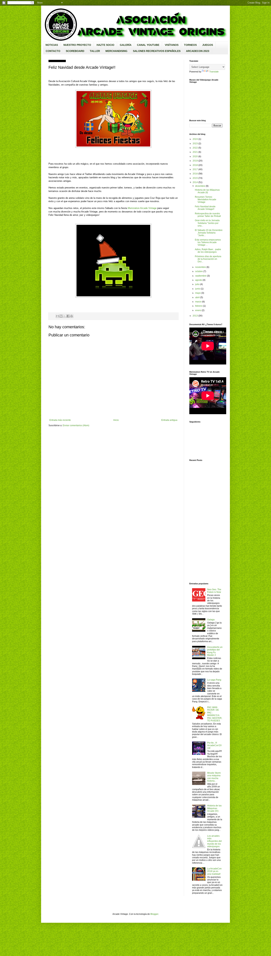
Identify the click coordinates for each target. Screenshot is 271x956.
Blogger (154, 914)
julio (197, 284)
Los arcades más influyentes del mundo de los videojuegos (214, 841)
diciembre (200, 186)
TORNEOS (190, 44)
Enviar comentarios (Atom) (76, 425)
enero (198, 310)
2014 (195, 182)
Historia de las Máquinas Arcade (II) (207, 191)
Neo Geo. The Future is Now (214, 590)
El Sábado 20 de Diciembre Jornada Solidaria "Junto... (209, 233)
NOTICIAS (52, 44)
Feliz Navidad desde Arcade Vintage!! (205, 207)
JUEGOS (207, 44)
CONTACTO (53, 51)
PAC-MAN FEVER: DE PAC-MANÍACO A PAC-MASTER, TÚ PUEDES (214, 714)
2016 (195, 173)
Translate (214, 71)
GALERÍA (125, 44)
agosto (198, 280)
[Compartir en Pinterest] (71, 316)
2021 (195, 152)
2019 (195, 160)
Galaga (211, 619)
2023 (195, 143)
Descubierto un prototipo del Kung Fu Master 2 (215, 651)
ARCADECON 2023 (197, 51)
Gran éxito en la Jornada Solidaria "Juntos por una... (207, 223)
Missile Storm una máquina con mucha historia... (214, 777)
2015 (195, 178)
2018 (195, 165)
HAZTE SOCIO (105, 44)
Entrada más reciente (60, 420)
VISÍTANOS (171, 44)
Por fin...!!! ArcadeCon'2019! (214, 745)
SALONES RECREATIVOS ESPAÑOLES (156, 51)
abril (197, 297)
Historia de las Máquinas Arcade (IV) (214, 808)
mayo (198, 293)
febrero (198, 306)
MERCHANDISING (116, 51)
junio (197, 288)
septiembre (200, 276)
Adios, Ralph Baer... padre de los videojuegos (208, 250)
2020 (195, 156)
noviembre (200, 267)
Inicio (116, 420)
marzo (198, 301)
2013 (195, 315)
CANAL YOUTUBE (148, 44)
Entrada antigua (169, 420)
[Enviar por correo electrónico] (57, 316)
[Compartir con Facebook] (68, 316)
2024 (195, 139)
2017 (195, 169)
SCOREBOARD (75, 51)
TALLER (95, 51)
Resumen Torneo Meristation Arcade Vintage (205, 200)
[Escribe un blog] (61, 316)
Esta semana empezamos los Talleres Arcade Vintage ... (208, 242)
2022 (195, 147)
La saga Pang (214, 680)
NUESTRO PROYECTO (77, 44)
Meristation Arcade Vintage (142, 208)
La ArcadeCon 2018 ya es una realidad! (214, 871)
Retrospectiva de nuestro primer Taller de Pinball (208, 214)
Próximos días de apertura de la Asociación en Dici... (208, 259)
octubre (199, 271)
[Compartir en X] (64, 316)
